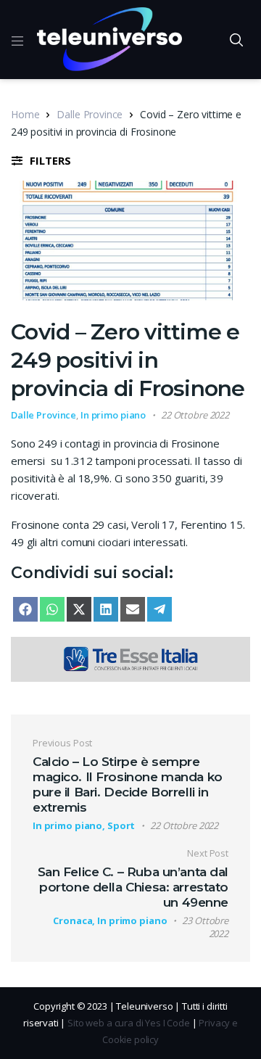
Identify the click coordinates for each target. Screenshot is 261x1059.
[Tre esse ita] (130, 658)
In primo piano (113, 414)
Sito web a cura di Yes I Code (128, 1022)
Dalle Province (90, 114)
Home (25, 114)
